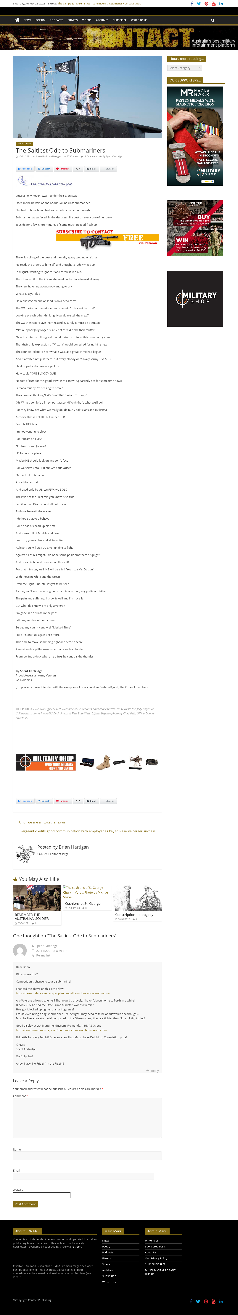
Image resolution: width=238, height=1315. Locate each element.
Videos (86, 20)
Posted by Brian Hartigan (48, 156)
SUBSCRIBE (120, 20)
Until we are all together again (40, 822)
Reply (155, 1071)
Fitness (73, 20)
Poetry (40, 20)
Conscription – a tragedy (134, 914)
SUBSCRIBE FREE (155, 1264)
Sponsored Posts (155, 1246)
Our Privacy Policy (156, 1258)
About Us (150, 1252)
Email (16, 1170)
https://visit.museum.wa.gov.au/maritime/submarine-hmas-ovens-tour (61, 1030)
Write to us (139, 20)
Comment (20, 1096)
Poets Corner (24, 143)
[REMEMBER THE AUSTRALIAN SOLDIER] (37, 888)
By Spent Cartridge (112, 156)
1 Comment (90, 156)
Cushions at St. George (83, 903)
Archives (102, 20)
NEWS (27, 20)
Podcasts (56, 20)
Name (17, 1149)
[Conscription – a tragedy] (137, 888)
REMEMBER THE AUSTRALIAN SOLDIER (32, 916)
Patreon (76, 1246)
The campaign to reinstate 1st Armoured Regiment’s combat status (99, 3)
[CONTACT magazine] (17, 20)
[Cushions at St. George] (87, 888)
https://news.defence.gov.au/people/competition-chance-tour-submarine (63, 993)
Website (18, 1190)
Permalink (43, 955)
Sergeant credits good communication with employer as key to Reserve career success (90, 831)
